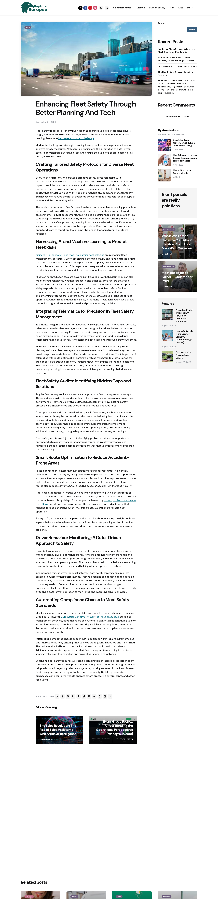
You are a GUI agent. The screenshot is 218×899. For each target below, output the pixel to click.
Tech (119, 897)
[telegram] (105, 696)
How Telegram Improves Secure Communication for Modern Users (185, 158)
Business (166, 897)
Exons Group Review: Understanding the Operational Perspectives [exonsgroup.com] (114, 727)
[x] (57, 696)
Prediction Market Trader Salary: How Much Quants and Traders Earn (176, 50)
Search (161, 23)
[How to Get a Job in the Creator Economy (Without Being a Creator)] (167, 335)
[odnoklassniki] (100, 696)
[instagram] (95, 8)
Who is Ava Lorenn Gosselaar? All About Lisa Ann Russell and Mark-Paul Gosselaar (177, 242)
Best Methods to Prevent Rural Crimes (177, 66)
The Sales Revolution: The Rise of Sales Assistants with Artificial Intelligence (57, 730)
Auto (28, 27)
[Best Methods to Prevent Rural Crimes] (167, 356)
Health (74, 897)
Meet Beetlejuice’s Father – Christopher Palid (177, 277)
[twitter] (80, 8)
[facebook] (85, 8)
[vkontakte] (94, 696)
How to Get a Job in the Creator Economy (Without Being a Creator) (176, 59)
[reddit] (84, 696)
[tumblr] (78, 696)
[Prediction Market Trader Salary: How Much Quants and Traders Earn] (167, 314)
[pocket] (89, 696)
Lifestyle (29, 897)
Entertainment (168, 230)
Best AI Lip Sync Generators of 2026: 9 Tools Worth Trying (184, 143)
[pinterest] (90, 8)
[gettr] (110, 696)
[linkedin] (73, 696)
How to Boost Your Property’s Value (182, 172)
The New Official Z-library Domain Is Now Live (175, 73)
